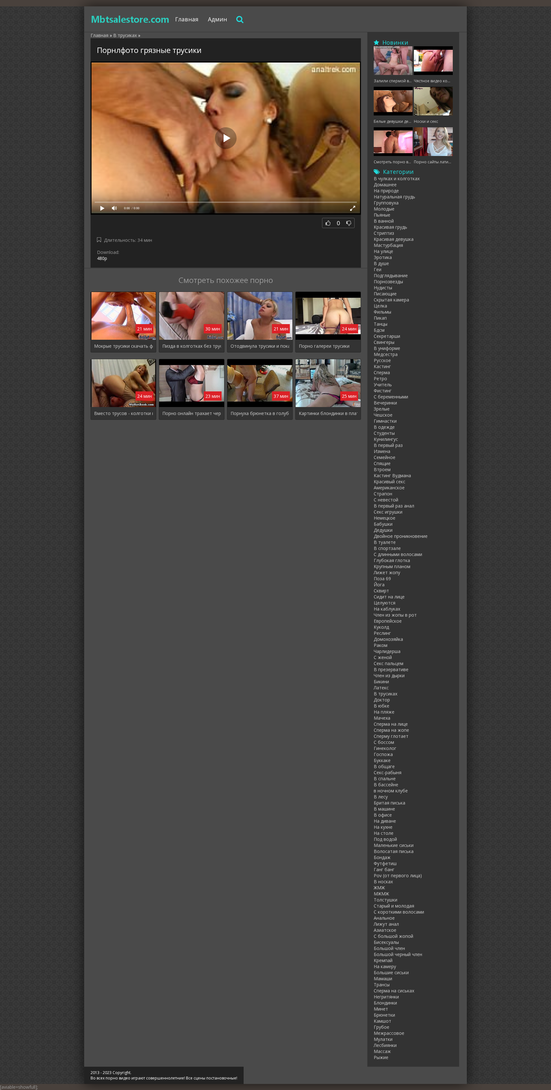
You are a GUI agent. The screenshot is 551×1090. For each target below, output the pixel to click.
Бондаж (382, 857)
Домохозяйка (388, 639)
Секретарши (387, 336)
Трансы (382, 985)
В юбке (381, 706)
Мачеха (382, 718)
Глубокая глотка (392, 560)
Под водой (385, 839)
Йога (379, 585)
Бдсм (379, 330)
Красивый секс (389, 481)
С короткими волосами (399, 912)
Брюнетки (384, 1015)
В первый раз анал (394, 506)
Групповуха (386, 203)
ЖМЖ (379, 888)
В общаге (384, 766)
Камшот (382, 1021)
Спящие (382, 463)
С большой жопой (393, 936)
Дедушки (383, 530)
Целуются (384, 603)
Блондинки (385, 1003)
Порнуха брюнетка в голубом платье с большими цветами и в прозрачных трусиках (260, 413)
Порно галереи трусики (324, 346)
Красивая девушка (394, 239)
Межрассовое (389, 1033)
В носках (383, 882)
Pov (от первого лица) (398, 875)
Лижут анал (386, 924)
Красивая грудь (390, 227)
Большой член (389, 948)
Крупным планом (392, 566)
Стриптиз (384, 233)
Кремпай (383, 960)
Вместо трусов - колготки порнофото (123, 413)
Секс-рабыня (387, 772)
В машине (384, 809)
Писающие (385, 294)
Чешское (383, 415)
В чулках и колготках (397, 178)
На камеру (385, 966)
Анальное (384, 918)
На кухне (383, 827)
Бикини (381, 681)
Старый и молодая (394, 906)
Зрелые (382, 409)
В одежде (384, 427)
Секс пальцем (388, 663)
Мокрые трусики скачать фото (123, 346)
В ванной (384, 221)
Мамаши (383, 978)
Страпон (383, 494)
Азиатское (385, 930)
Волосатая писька (394, 851)
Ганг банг (384, 869)
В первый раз (388, 445)
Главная (186, 19)
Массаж (382, 1051)
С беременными (391, 397)
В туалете (385, 542)
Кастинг (382, 366)
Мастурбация (388, 245)
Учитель (383, 385)
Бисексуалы (386, 942)
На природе (386, 191)
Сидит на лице (389, 597)
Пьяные (382, 215)
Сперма (382, 372)
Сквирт (381, 591)
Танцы (380, 324)
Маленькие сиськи (394, 845)
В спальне (385, 778)
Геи (377, 269)
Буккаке (382, 760)
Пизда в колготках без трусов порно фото (191, 346)
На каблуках (387, 609)
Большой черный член (398, 954)
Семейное (384, 457)
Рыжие (381, 1057)
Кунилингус (386, 439)
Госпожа (383, 754)
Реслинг (382, 633)
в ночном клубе (391, 791)
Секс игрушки (388, 512)
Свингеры (384, 342)
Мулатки (383, 1039)
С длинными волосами (398, 554)
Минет (381, 1009)
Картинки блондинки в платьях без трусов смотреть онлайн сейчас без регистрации (328, 413)
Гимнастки (385, 421)
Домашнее (385, 185)
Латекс (381, 688)
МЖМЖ (381, 894)
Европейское (388, 621)
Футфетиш (385, 863)
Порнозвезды (388, 281)
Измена (382, 451)
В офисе (383, 815)
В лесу (381, 797)
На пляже (384, 712)
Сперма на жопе (391, 730)
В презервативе (391, 669)
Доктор (382, 700)
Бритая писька (389, 803)
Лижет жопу (387, 572)
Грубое (381, 1027)
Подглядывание (391, 275)
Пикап (380, 318)
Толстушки (385, 900)
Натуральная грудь (394, 197)
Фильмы (382, 312)
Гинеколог (385, 748)
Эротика (383, 257)
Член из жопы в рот (395, 615)
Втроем (382, 469)
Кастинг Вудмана (392, 475)
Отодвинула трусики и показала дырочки (260, 346)
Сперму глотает (391, 736)
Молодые (384, 209)
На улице (383, 251)
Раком (380, 645)
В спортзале (387, 548)
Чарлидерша (387, 651)
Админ (217, 19)
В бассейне (386, 785)
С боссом (384, 742)
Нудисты (383, 288)
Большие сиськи (391, 972)
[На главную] (130, 19)
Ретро (380, 378)
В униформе (387, 348)
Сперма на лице (391, 724)
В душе (381, 263)
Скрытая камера (391, 300)
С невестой (386, 500)
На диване (385, 821)
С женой (383, 657)
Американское (389, 488)
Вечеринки (385, 403)
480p (102, 258)
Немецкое (384, 518)
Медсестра (386, 354)
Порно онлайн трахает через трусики (191, 413)
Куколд (381, 627)
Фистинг (383, 391)
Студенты (384, 433)
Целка (380, 306)
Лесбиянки (385, 1045)
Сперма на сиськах (394, 991)
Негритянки (386, 997)
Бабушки (383, 524)
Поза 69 (382, 578)
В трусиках (385, 694)
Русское (382, 360)
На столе (383, 833)
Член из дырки (389, 675)
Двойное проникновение (401, 536)
